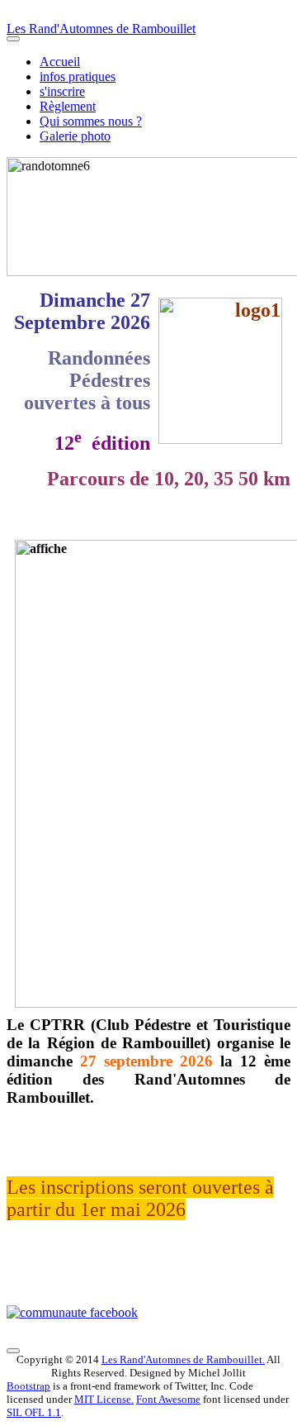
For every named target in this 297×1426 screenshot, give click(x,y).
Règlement (68, 106)
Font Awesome (168, 1399)
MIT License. (104, 1399)
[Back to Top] (13, 1350)
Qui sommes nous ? (91, 121)
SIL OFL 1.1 (34, 1412)
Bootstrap (28, 1386)
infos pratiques (78, 76)
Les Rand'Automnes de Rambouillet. (183, 1359)
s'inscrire (62, 91)
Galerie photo (75, 136)
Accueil (60, 62)
